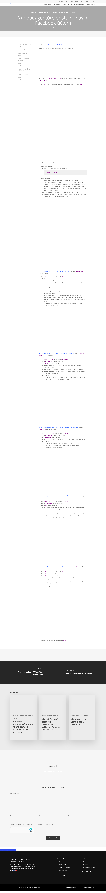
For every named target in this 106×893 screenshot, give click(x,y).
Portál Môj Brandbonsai (53, 715)
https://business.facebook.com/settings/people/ (60, 45)
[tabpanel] (65, 58)
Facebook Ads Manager (45, 12)
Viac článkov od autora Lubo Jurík (53, 771)
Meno (12, 815)
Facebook (33, 12)
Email (41, 815)
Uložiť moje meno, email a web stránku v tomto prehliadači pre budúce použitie (32, 824)
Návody (73, 12)
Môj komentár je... (15, 793)
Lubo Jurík (54, 28)
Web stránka (71, 815)
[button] (62, 862)
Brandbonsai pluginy (18, 715)
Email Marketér (28, 715)
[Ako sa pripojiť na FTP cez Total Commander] (26, 672)
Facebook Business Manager (60, 12)
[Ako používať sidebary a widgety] (79, 672)
